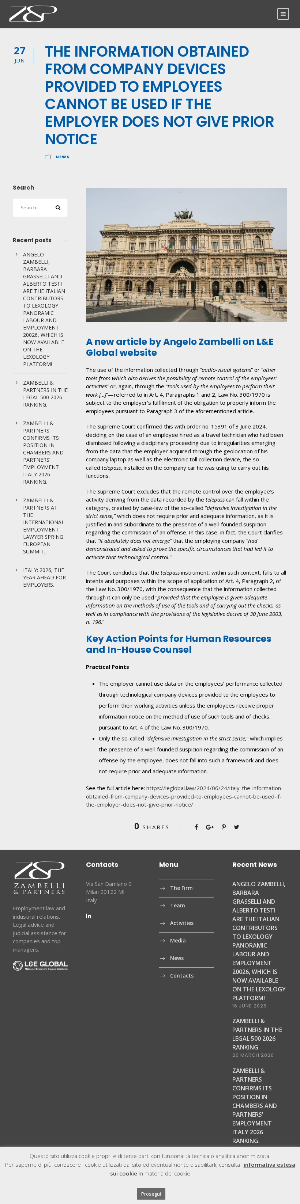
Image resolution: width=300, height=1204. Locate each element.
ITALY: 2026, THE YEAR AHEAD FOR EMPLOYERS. (44, 577)
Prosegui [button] (151, 1193)
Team (177, 905)
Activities (182, 922)
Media (178, 940)
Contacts (182, 975)
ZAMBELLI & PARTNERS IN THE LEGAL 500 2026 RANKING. (45, 393)
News (63, 157)
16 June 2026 (249, 1005)
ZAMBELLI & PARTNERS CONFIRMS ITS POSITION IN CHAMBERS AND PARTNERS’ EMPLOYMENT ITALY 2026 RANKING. (43, 452)
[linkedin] (88, 916)
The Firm (181, 887)
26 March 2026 (253, 1055)
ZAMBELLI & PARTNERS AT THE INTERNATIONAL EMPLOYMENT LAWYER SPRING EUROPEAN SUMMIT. (43, 526)
